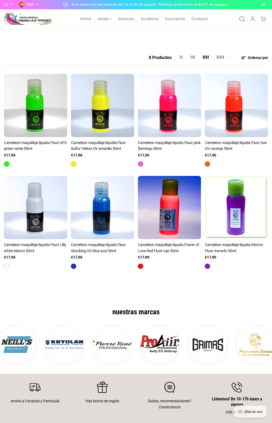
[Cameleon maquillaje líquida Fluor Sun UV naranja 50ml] (236, 105)
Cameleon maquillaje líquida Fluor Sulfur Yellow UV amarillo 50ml (98, 146)
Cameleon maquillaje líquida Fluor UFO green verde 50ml (35, 146)
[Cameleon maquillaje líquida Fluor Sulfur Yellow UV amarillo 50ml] (102, 105)
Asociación (175, 18)
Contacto (200, 18)
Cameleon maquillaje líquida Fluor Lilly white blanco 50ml (35, 248)
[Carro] (263, 19)
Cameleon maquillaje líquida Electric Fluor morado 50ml (234, 248)
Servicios (126, 18)
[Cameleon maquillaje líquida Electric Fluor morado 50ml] (236, 207)
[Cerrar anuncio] (263, 4)
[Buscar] (242, 19)
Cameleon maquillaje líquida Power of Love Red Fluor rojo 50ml (168, 248)
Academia (150, 18)
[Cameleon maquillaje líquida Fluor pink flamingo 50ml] (169, 105)
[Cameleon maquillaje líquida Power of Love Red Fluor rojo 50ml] (169, 207)
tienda (103, 18)
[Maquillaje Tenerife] (28, 19)
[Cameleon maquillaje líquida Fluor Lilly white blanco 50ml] (35, 207)
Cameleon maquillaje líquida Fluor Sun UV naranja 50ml (236, 146)
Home (85, 18)
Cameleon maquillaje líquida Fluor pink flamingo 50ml (169, 146)
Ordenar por (257, 58)
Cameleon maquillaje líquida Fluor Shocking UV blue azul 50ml (98, 248)
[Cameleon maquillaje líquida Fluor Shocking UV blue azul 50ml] (102, 207)
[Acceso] (252, 19)
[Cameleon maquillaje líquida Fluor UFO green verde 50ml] (35, 105)
